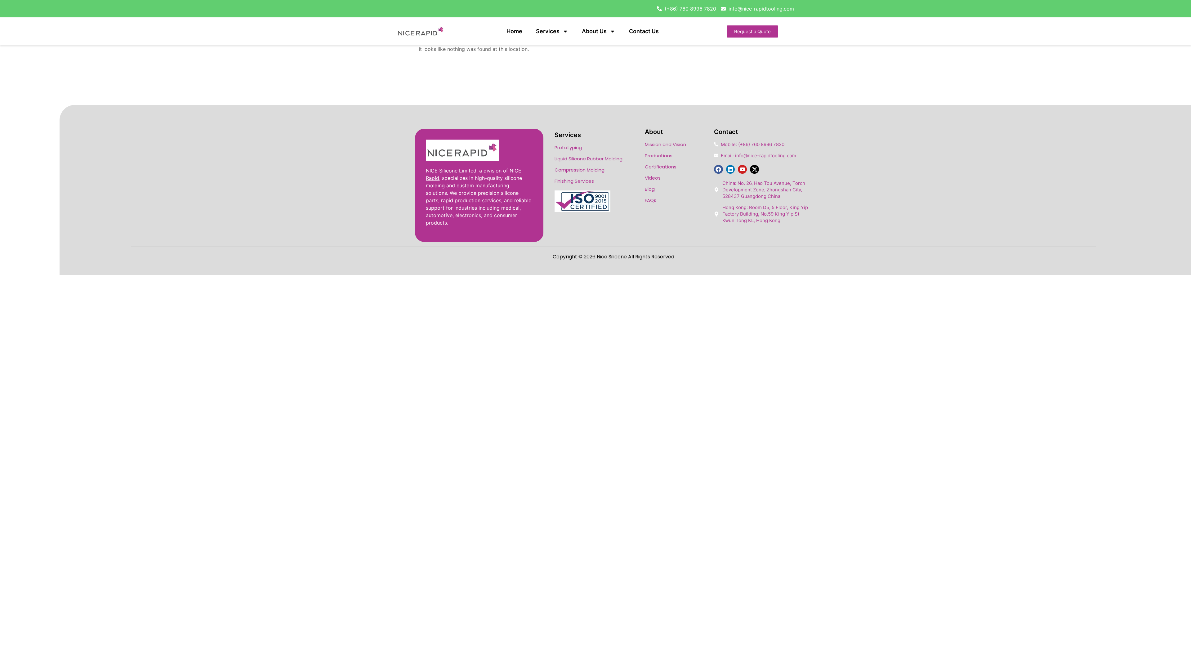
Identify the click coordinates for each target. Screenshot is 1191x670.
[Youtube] (742, 169)
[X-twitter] (754, 169)
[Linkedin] (730, 169)
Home (514, 31)
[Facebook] (718, 169)
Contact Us (644, 31)
